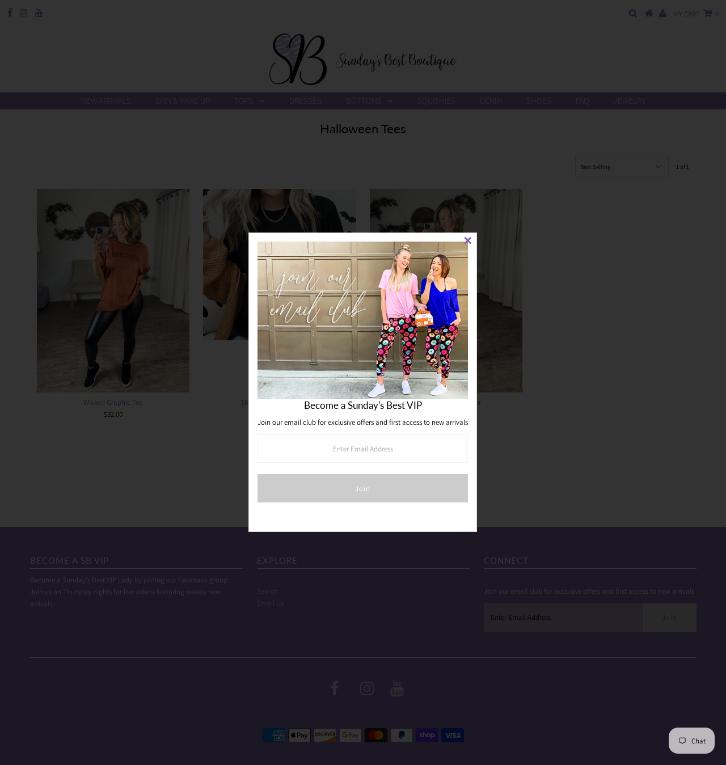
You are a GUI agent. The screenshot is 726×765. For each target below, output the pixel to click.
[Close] (467, 241)
